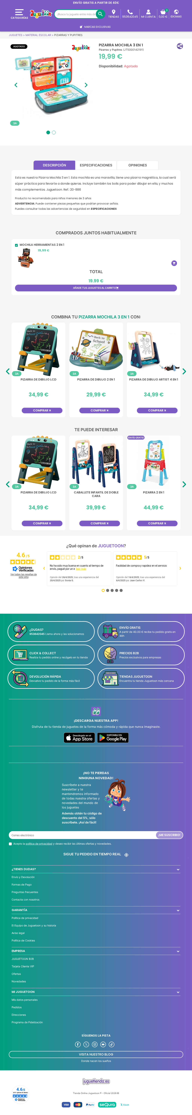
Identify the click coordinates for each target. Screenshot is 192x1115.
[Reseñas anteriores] (43, 568)
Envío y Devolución (23, 877)
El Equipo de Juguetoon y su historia (34, 925)
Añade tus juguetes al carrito (96, 287)
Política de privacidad (25, 918)
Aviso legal (18, 933)
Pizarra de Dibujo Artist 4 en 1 (119, 380)
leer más (81, 568)
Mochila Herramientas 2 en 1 (42, 245)
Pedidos (17, 1007)
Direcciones (19, 1014)
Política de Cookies (23, 940)
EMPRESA (18, 951)
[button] (180, 46)
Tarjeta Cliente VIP (23, 966)
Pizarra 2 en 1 (145, 493)
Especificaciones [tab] (96, 165)
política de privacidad (39, 843)
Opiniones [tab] (137, 165)
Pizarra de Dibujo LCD (30, 493)
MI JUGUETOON (23, 992)
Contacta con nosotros (25, 899)
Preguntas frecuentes (25, 892)
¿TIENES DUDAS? (24, 869)
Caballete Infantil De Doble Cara (87, 494)
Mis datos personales (25, 999)
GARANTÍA (19, 910)
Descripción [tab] (54, 165)
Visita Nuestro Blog (96, 1054)
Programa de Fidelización (27, 1022)
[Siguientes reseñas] (180, 568)
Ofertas (16, 973)
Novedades (19, 981)
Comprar (66, 410)
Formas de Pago (22, 884)
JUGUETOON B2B (23, 958)
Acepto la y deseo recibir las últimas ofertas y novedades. (62, 843)
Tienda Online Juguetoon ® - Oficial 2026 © (96, 1093)
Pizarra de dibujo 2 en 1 (62, 380)
